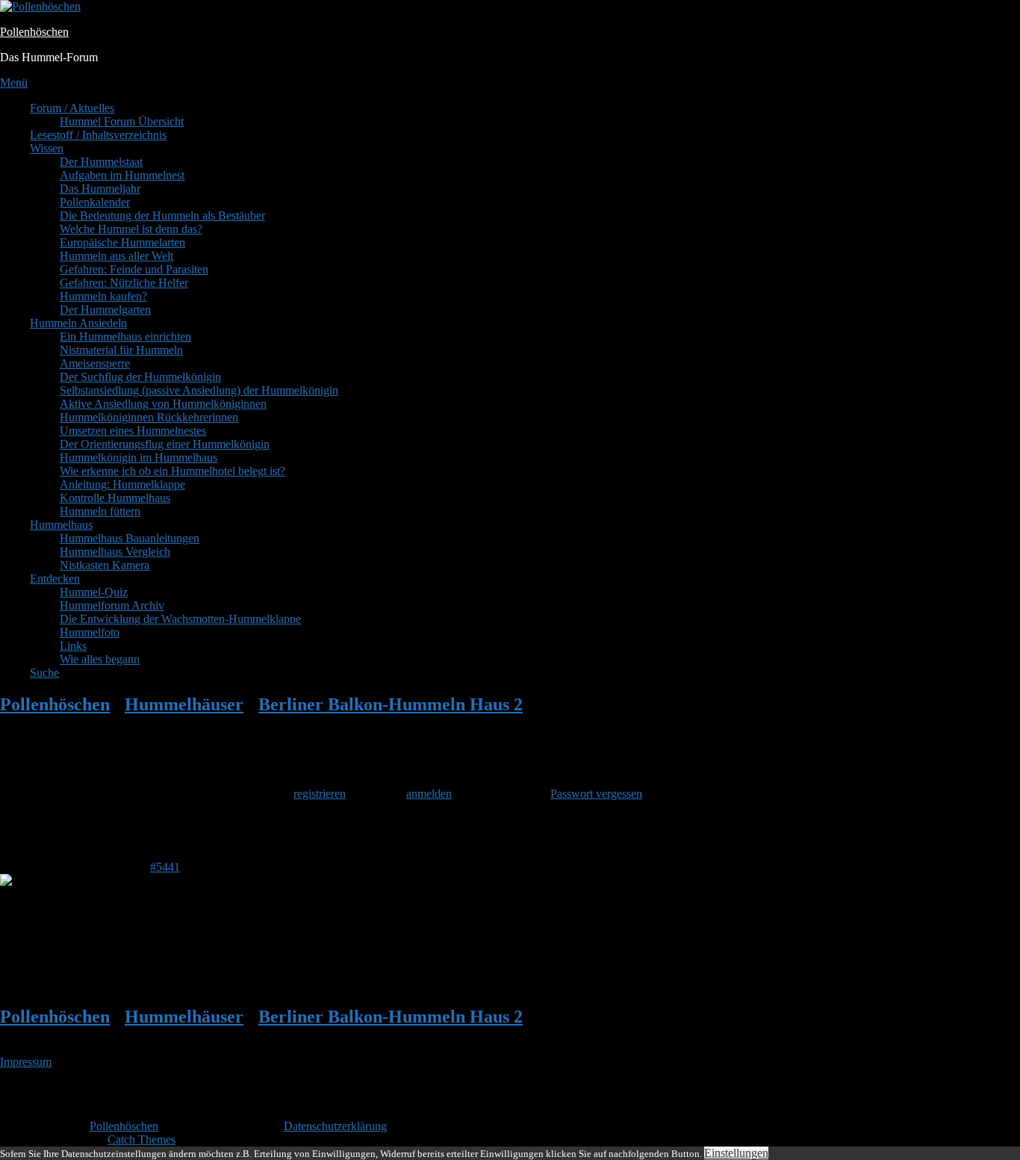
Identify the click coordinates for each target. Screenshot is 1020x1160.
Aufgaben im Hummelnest (122, 175)
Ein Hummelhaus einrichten (125, 336)
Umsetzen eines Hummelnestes (133, 430)
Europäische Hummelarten (122, 242)
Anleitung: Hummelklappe (122, 484)
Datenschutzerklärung (335, 1126)
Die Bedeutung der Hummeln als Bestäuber (162, 215)
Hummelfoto (89, 632)
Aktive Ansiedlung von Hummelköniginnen (163, 403)
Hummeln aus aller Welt (116, 255)
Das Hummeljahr (100, 188)
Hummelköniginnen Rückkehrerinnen (149, 417)
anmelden (429, 793)
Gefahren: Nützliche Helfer (124, 282)
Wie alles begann (100, 659)
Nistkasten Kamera (104, 565)
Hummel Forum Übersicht (122, 121)
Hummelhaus (61, 524)
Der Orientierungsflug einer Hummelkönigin (165, 444)
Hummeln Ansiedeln (78, 323)
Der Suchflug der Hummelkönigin (140, 376)
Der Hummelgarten (105, 309)
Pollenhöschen (34, 31)
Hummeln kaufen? (103, 296)
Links (73, 645)
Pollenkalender (95, 202)
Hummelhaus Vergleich (115, 551)
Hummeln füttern (100, 511)
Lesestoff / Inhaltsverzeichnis (98, 134)
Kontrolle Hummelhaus (115, 497)
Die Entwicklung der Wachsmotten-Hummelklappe (180, 618)
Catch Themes (141, 1139)
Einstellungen (736, 1153)
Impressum (26, 1061)
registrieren (319, 793)
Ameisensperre (95, 363)
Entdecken (55, 578)
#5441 (165, 866)
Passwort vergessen (596, 793)
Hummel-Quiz (94, 592)
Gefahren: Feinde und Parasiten (134, 269)
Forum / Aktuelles (72, 108)
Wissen (46, 148)
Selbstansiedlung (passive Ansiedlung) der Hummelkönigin (199, 390)
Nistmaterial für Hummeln (121, 350)
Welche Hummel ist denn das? (131, 229)
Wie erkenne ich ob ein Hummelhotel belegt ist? (172, 471)
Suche (44, 672)
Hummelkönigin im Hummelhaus (138, 457)
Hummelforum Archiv (112, 605)
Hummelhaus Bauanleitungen (129, 538)
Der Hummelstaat (101, 161)
